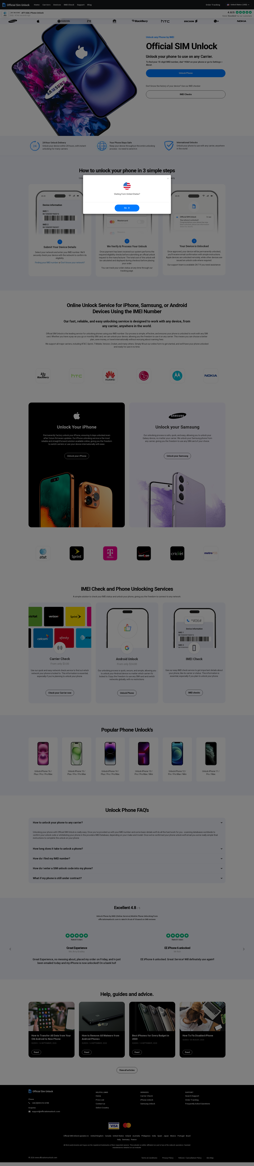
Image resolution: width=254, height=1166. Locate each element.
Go (126, 208)
